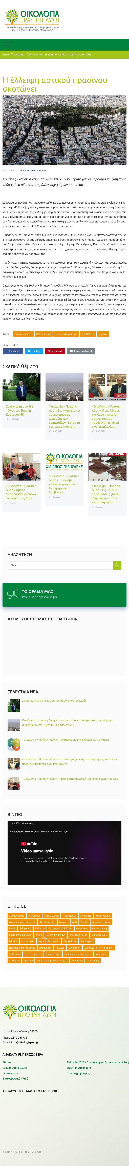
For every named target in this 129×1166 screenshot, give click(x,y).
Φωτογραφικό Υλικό (15, 1078)
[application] (64, 853)
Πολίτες (60, 947)
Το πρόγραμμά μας (78, 1073)
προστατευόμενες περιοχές (52, 960)
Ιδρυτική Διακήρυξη (79, 1067)
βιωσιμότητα (53, 954)
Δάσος (84, 922)
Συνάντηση (74, 947)
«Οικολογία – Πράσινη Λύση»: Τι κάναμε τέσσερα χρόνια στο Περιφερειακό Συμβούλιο (64, 484)
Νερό (41, 941)
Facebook (14, 351)
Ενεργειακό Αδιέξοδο (60, 928)
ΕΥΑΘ (12, 928)
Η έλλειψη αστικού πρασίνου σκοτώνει (55, 84)
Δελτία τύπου (35, 54)
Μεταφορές (28, 941)
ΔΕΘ (74, 922)
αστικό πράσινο (23, 334)
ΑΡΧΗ (6, 54)
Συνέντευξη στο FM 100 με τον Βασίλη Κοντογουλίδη (19, 410)
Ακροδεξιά (34, 915)
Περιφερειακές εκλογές (22, 947)
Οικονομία (53, 941)
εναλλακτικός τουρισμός (78, 954)
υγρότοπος (93, 960)
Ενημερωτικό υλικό (15, 1067)
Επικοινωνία (10, 1073)
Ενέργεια (40, 928)
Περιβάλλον (87, 334)
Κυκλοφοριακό (100, 935)
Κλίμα (39, 935)
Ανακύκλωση (51, 915)
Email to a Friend (83, 351)
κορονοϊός (101, 954)
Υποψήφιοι (107, 947)
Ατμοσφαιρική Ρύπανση (22, 922)
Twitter (36, 351)
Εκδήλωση (25, 928)
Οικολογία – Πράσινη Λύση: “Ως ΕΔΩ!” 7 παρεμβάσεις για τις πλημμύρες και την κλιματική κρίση (106, 494)
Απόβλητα (85, 915)
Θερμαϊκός (82, 928)
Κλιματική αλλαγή (55, 935)
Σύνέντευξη (90, 947)
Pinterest (57, 351)
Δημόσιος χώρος (101, 922)
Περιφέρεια (86, 941)
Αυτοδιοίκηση (47, 922)
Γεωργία (63, 922)
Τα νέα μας (17, 54)
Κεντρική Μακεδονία (66, 334)
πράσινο (103, 334)
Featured (26, 170)
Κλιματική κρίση (78, 935)
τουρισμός (77, 960)
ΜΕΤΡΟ (13, 941)
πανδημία (14, 960)
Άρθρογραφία (16, 915)
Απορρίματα (69, 915)
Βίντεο (7, 1062)
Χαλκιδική (14, 954)
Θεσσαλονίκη (43, 334)
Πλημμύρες (45, 947)
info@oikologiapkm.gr (25, 1042)
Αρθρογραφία (103, 915)
